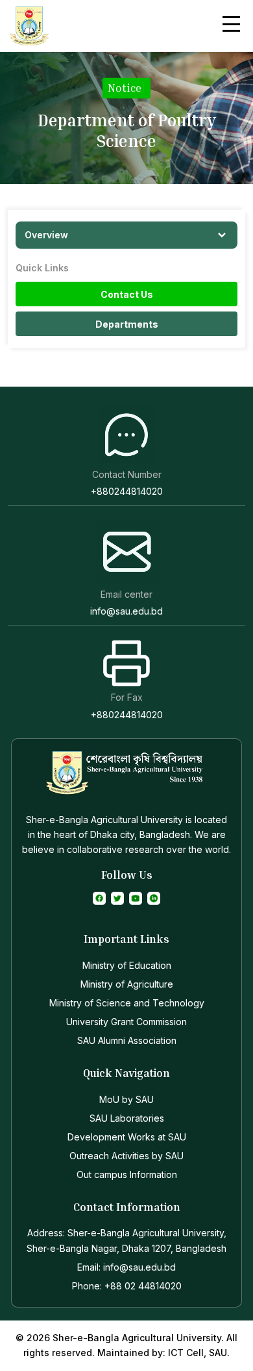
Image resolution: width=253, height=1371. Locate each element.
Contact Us (127, 294)
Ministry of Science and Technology (126, 1002)
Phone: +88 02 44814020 (127, 1285)
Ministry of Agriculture (126, 984)
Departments (126, 324)
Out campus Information (127, 1174)
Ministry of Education (126, 965)
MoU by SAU (126, 1099)
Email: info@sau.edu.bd (126, 1267)
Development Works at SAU (126, 1136)
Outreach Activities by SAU (126, 1155)
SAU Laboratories (127, 1118)
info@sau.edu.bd (126, 611)
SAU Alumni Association (126, 1040)
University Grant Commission (126, 1021)
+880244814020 (127, 491)
